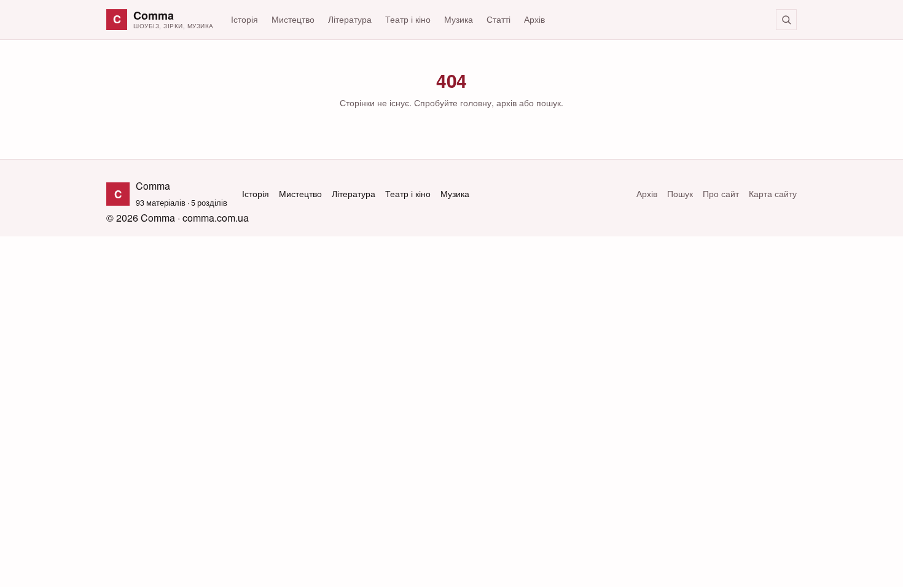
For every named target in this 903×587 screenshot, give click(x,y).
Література (350, 19)
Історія (244, 19)
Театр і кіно (408, 19)
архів (506, 102)
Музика (458, 19)
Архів (534, 19)
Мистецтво (293, 19)
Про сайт (721, 194)
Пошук (680, 194)
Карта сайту (773, 194)
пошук (548, 102)
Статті (498, 19)
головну (475, 102)
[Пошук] (786, 19)
